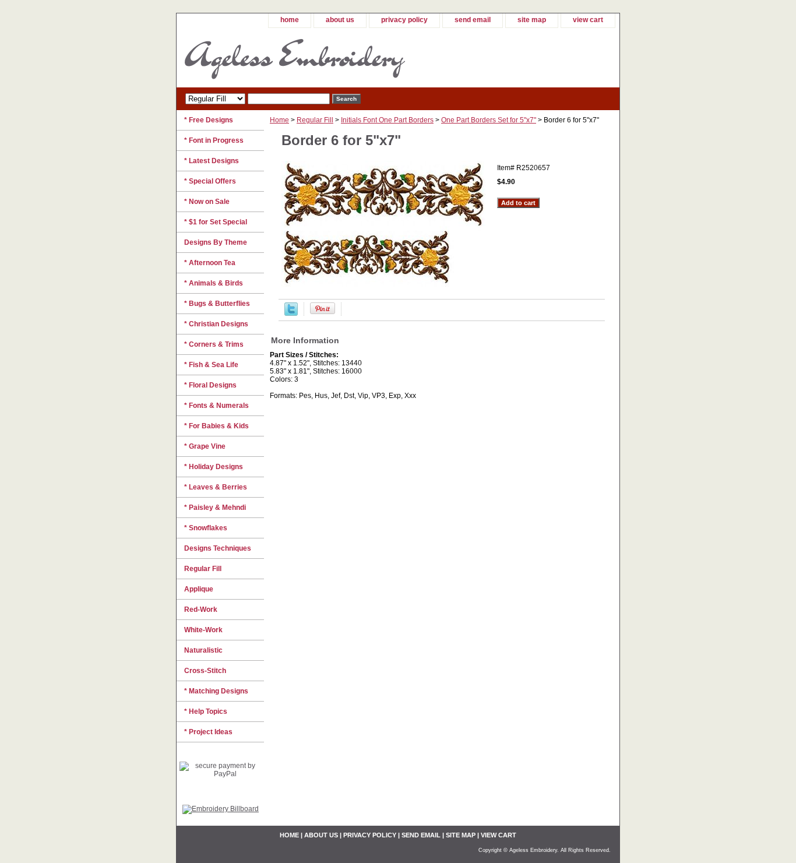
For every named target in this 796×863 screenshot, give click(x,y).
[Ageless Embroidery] (322, 57)
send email (473, 20)
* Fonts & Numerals (216, 405)
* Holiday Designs (213, 467)
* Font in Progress (214, 140)
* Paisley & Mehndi (215, 507)
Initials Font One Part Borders (387, 120)
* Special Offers (210, 181)
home (289, 20)
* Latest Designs (211, 161)
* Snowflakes (205, 528)
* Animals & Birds (213, 283)
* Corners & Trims (214, 344)
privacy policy (404, 20)
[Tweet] (291, 313)
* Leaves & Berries (215, 487)
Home (279, 120)
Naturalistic (203, 650)
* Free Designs (208, 120)
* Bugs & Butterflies (217, 304)
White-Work (203, 630)
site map (531, 20)
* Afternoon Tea (209, 263)
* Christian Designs (216, 324)
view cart (588, 20)
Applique (198, 589)
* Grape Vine (205, 446)
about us (340, 20)
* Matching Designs (216, 691)
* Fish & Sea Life (211, 365)
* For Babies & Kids (216, 426)
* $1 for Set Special (215, 222)
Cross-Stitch (205, 671)
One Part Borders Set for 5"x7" (488, 120)
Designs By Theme (215, 242)
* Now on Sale (207, 202)
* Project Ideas (208, 732)
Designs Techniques (217, 548)
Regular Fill (315, 120)
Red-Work (200, 609)
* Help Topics (205, 711)
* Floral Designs (210, 385)
